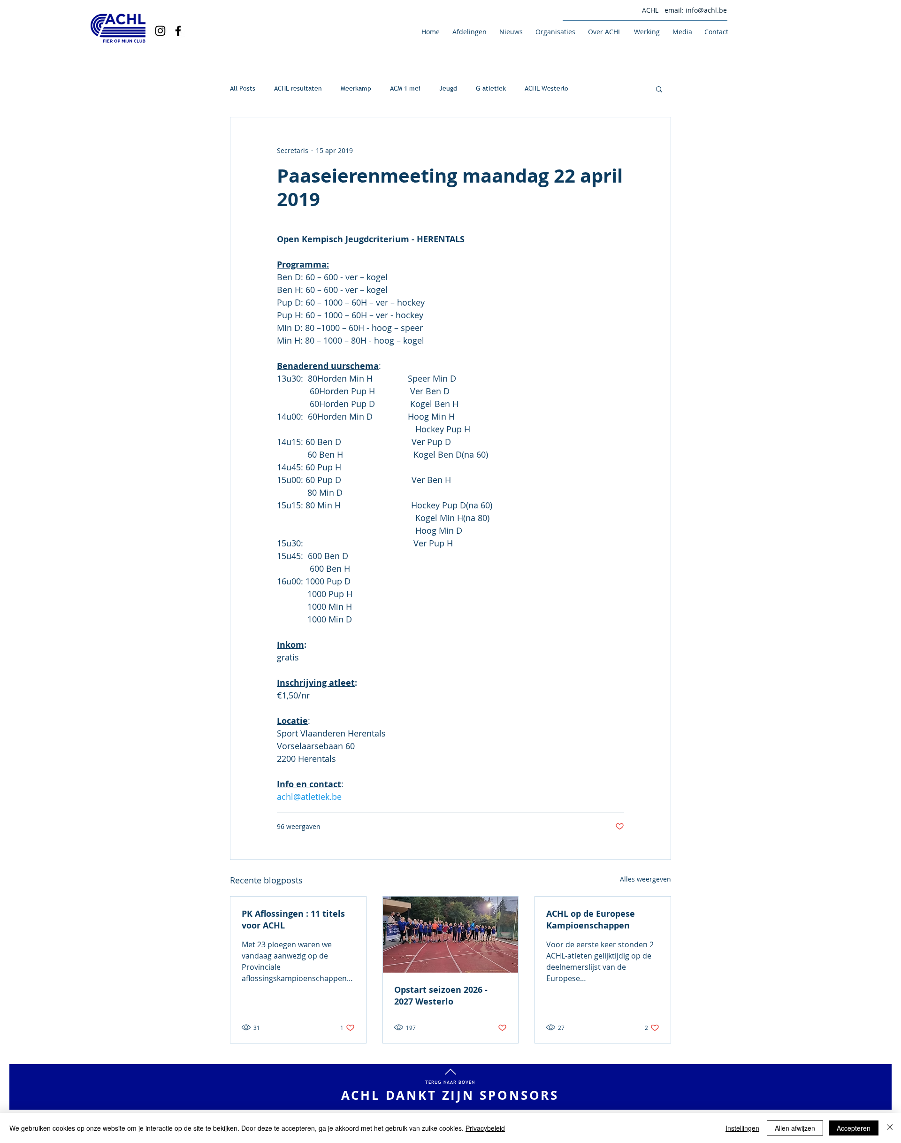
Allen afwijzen (795, 1128)
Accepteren (853, 1128)
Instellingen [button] (742, 1128)
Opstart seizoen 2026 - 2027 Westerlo (441, 995)
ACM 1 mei (405, 88)
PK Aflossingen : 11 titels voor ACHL (293, 919)
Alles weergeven (645, 879)
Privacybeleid (485, 1128)
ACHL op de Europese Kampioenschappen (590, 919)
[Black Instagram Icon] (160, 31)
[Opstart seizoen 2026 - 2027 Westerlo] (451, 935)
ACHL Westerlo (546, 88)
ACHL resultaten (298, 88)
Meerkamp (356, 88)
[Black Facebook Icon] (178, 31)
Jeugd (448, 88)
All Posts (242, 88)
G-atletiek (491, 88)
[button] (467, 31)
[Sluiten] (889, 1127)
